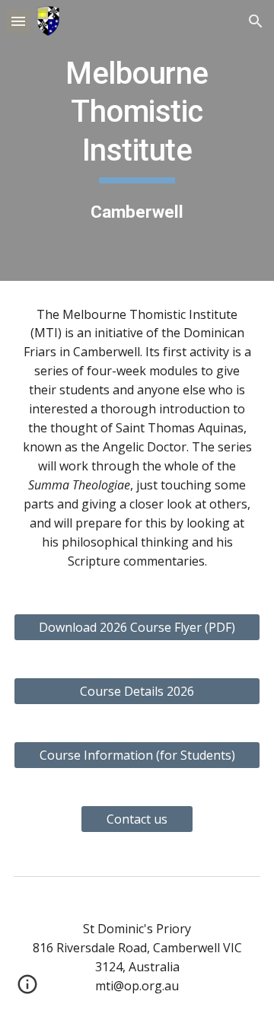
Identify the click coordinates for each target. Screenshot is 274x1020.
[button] (18, 21)
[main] (137, 140)
